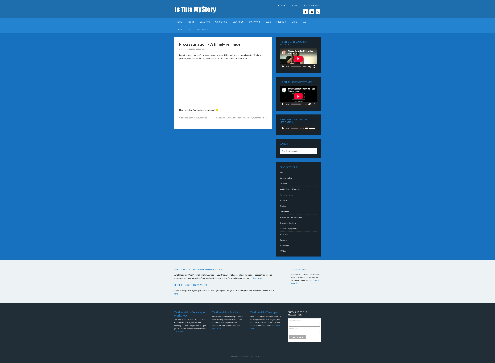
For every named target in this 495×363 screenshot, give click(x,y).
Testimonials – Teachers (226, 312)
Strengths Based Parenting (291, 217)
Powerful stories (286, 195)
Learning (193, 118)
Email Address (295, 321)
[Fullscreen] (313, 66)
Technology (284, 245)
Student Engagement (288, 228)
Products (283, 200)
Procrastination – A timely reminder (210, 44)
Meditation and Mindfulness (291, 189)
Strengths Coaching (288, 223)
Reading (283, 206)
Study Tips (284, 234)
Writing (283, 251)
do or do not (247, 118)
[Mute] (309, 66)
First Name (293, 328)
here (176, 293)
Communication (286, 178)
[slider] (312, 128)
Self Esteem (202, 118)
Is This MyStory (196, 9)
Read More (257, 278)
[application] (298, 58)
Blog (281, 172)
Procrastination (260, 118)
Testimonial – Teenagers (264, 312)
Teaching (283, 240)
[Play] (283, 66)
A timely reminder (234, 118)
